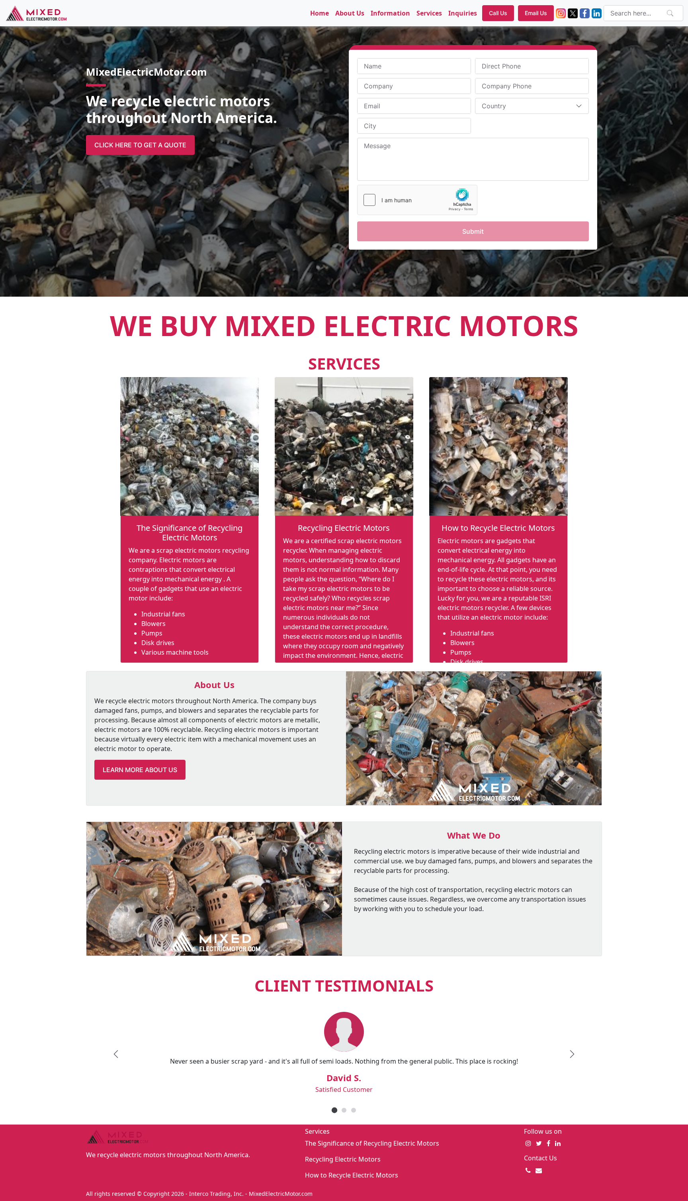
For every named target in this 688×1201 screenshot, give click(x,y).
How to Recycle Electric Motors (498, 527)
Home (319, 13)
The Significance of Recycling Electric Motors (189, 532)
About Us (349, 13)
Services (429, 13)
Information (390, 13)
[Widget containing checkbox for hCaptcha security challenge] (417, 200)
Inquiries (462, 13)
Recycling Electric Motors (344, 527)
